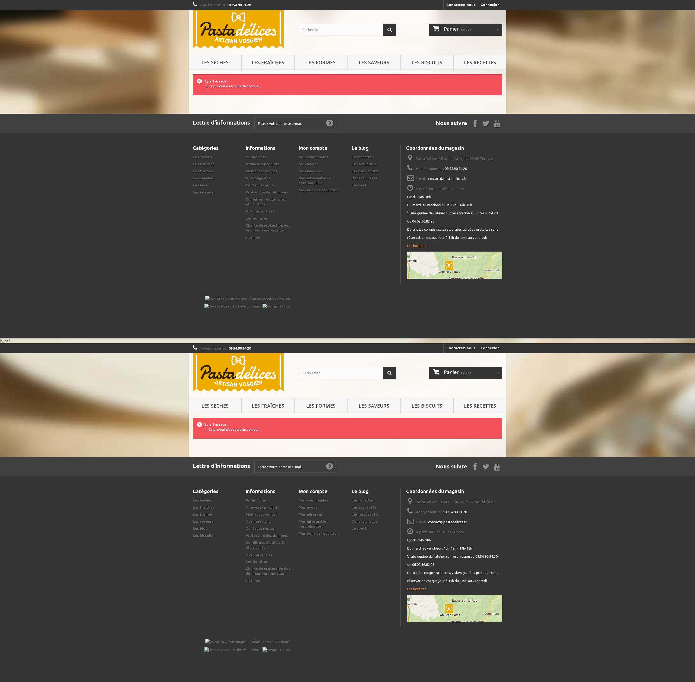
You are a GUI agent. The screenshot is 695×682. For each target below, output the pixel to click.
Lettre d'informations (221, 122)
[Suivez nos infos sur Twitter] (485, 123)
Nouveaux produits (262, 164)
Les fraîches (268, 62)
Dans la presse (364, 178)
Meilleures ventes (261, 171)
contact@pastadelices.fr (447, 178)
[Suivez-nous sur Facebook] (475, 123)
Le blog (360, 148)
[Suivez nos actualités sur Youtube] (497, 123)
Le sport (359, 185)
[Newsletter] (329, 123)
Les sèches (215, 62)
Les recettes (480, 62)
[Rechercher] (389, 30)
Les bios (200, 185)
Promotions (256, 157)
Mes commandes (313, 157)
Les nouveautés (366, 171)
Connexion (490, 5)
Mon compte (313, 148)
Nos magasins (258, 178)
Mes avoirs (308, 164)
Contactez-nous (460, 5)
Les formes (321, 62)
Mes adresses (311, 171)
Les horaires (257, 218)
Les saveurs (374, 62)
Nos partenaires (260, 211)
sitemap (253, 237)
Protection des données (267, 192)
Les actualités (364, 164)
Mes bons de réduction (319, 190)
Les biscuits (427, 62)
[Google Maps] (454, 265)
